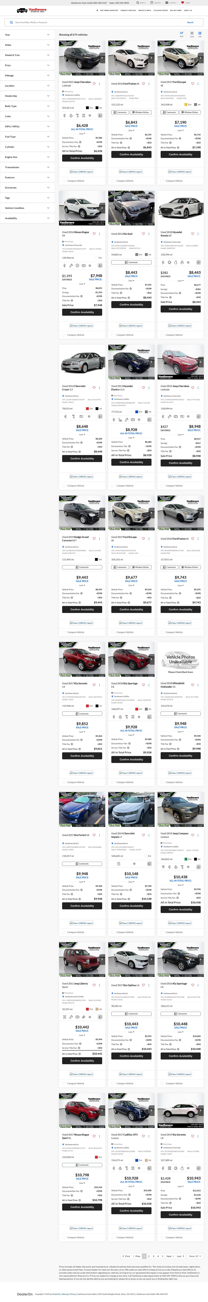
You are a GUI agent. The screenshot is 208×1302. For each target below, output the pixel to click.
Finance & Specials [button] (128, 10)
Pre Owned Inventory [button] (109, 10)
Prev (137, 1256)
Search (190, 22)
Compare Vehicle (75, 180)
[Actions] (99, 83)
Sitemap (65, 1294)
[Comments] (100, 115)
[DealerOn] (25, 1294)
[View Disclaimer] (90, 115)
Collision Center (160, 10)
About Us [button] (188, 10)
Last (180, 1256)
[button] (102, 58)
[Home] (97, 10)
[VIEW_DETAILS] (181, 659)
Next (169, 1256)
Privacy (73, 1294)
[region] (82, 144)
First (127, 1256)
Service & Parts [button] (144, 10)
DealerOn (56, 1294)
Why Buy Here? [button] (176, 10)
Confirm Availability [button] (82, 158)
